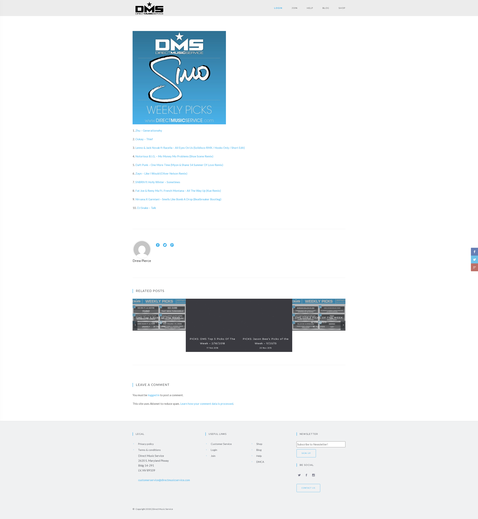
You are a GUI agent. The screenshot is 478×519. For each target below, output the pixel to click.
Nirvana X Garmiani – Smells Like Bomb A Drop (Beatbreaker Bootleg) (178, 199)
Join (294, 8)
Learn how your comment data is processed (206, 403)
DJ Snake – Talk (146, 207)
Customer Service (221, 443)
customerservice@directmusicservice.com (164, 480)
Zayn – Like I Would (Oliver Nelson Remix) (161, 173)
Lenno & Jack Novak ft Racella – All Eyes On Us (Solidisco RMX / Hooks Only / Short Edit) (190, 147)
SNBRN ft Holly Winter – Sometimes (157, 182)
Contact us (308, 488)
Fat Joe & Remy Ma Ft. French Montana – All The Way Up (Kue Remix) (178, 190)
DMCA (260, 461)
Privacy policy (145, 443)
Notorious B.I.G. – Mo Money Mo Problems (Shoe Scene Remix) (174, 156)
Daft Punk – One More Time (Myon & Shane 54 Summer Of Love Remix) (179, 165)
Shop (342, 8)
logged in (153, 395)
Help (310, 8)
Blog (325, 8)
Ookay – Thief (144, 139)
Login (278, 8)
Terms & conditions (149, 449)
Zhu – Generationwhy (148, 130)
